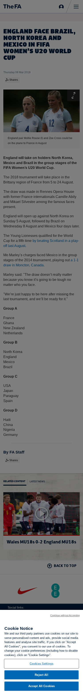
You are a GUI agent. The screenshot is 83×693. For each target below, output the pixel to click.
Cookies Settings (41, 663)
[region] (41, 651)
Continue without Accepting (65, 615)
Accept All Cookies (41, 686)
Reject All (41, 675)
